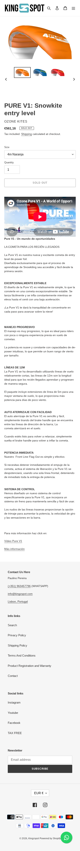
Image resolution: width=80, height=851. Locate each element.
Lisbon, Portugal (18, 601)
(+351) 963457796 (19, 586)
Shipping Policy (17, 645)
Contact (13, 675)
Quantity (9, 162)
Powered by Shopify (50, 838)
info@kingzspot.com (20, 593)
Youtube (13, 712)
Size (6, 147)
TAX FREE (15, 733)
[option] (22, 72)
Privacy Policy (17, 635)
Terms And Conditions (22, 655)
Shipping (26, 133)
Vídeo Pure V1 (13, 541)
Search (12, 625)
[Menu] (73, 8)
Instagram (14, 702)
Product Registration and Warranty (29, 665)
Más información (14, 548)
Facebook (14, 722)
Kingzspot (33, 838)
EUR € (38, 793)
